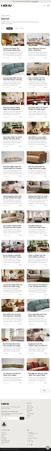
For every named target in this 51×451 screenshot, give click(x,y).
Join (22, 418)
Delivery (3, 435)
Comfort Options (30, 407)
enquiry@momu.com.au (32, 438)
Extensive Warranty (5, 442)
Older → (45, 390)
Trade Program (4, 434)
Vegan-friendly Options (5, 440)
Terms (44, 449)
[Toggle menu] (48, 5)
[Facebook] (29, 444)
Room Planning (29, 410)
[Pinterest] (31, 444)
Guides (16, 28)
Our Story (29, 412)
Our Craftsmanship (30, 413)
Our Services (29, 405)
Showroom (29, 415)
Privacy (40, 449)
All (3, 28)
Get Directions (35, 1)
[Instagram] (27, 444)
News (22, 28)
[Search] (44, 5)
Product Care (3, 437)
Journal (9, 28)
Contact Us (3, 432)
